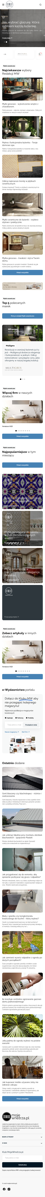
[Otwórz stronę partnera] (22, 286)
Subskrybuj (22, 1165)
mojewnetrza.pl (12, 1183)
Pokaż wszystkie (23, 272)
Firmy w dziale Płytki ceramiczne (22, 316)
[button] (3, 4)
